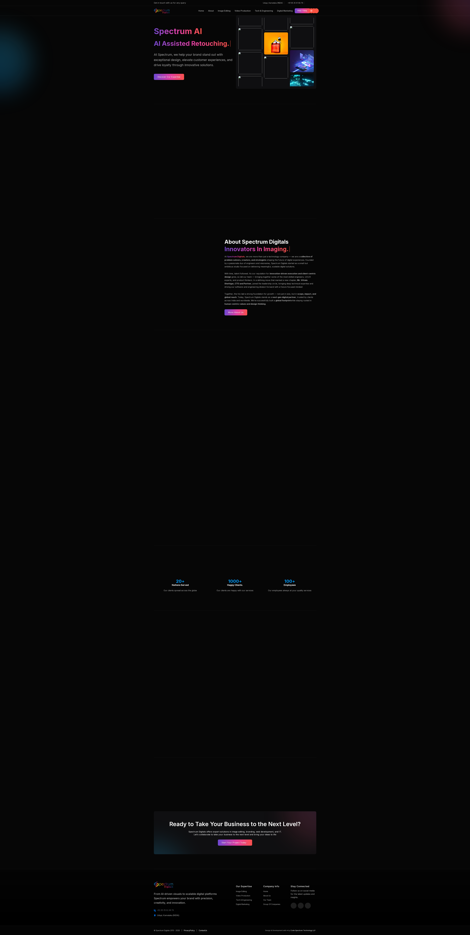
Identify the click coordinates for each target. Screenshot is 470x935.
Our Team (267, 900)
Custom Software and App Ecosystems (235, 182)
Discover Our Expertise (169, 77)
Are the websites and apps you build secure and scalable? (278, 716)
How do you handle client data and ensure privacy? (274, 683)
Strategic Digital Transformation (290, 182)
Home (201, 11)
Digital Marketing (285, 11)
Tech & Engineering (264, 11)
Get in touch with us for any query (170, 3)
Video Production (243, 11)
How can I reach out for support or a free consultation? (276, 738)
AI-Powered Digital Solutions (179, 182)
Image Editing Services (172, 421)
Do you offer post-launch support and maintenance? (275, 727)
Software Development (283, 445)
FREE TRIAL (302, 11)
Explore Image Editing (169, 533)
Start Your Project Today (234, 842)
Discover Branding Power (225, 557)
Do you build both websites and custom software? (274, 705)
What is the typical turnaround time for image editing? (275, 672)
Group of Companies (271, 904)
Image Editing (224, 11)
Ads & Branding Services (229, 445)
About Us (267, 896)
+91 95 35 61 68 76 (295, 3)
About (211, 11)
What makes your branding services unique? (270, 694)
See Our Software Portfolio (282, 557)
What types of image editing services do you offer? (274, 644)
